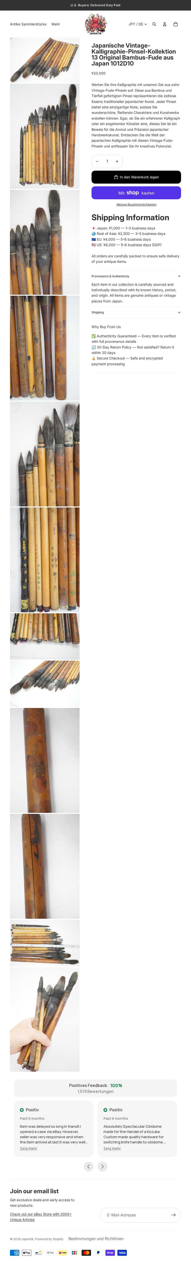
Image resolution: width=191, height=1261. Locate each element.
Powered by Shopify (49, 1239)
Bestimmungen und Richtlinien (96, 1238)
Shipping (98, 312)
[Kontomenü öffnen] (164, 24)
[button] (28, 1148)
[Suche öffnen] (154, 24)
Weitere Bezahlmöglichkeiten (136, 204)
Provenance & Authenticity (110, 276)
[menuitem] (55, 24)
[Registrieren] (173, 1215)
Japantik (27, 1239)
